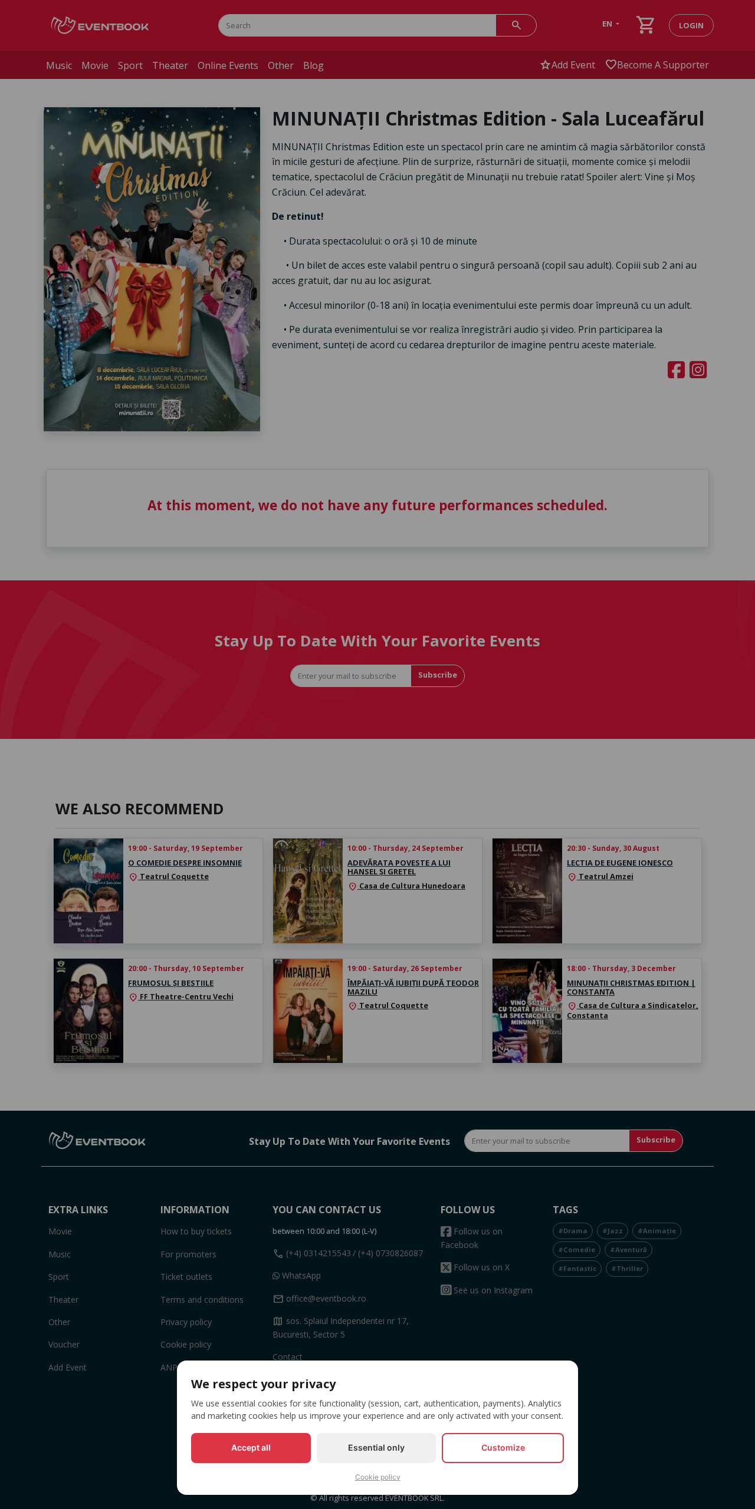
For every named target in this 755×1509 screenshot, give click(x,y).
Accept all (251, 1447)
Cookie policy (378, 1476)
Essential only (376, 1447)
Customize (503, 1447)
